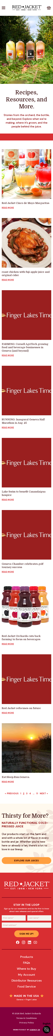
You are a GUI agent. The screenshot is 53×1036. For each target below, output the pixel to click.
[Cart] (48, 7)
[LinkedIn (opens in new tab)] (29, 942)
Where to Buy (26, 969)
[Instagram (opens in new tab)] (23, 942)
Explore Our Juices (26, 860)
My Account (26, 975)
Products (26, 957)
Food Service (26, 986)
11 (37, 793)
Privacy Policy (26, 1023)
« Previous (11, 793)
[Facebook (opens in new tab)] (17, 942)
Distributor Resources (26, 981)
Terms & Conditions (26, 1018)
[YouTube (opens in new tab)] (35, 942)
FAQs (26, 963)
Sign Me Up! (26, 933)
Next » (44, 793)
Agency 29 (35, 1030)
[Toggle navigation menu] (6, 8)
